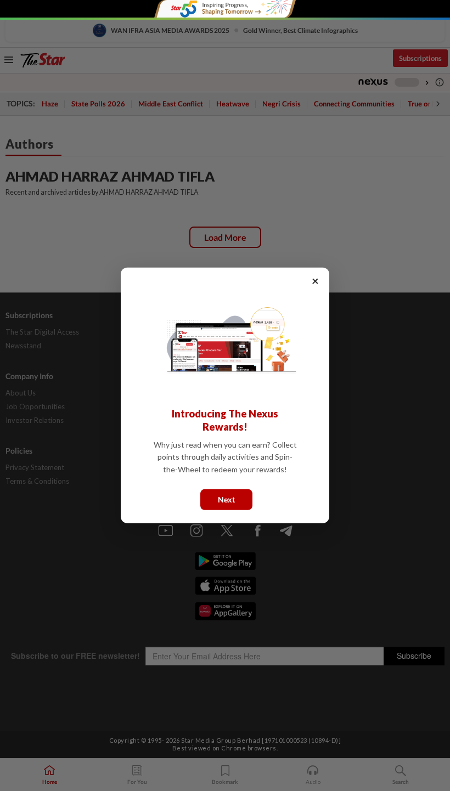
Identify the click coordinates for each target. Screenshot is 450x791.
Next (226, 499)
